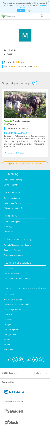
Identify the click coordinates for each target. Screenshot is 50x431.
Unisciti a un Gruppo (12, 203)
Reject (30, 10)
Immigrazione (10, 334)
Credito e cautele (11, 273)
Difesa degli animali (12, 309)
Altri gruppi (8, 349)
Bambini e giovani (11, 329)
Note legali (8, 226)
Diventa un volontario (13, 255)
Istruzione (8, 319)
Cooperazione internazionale (16, 304)
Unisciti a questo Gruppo (14, 153)
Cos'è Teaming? (11, 185)
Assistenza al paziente (13, 299)
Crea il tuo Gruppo (12, 198)
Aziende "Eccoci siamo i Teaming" (18, 245)
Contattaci (8, 231)
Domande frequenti (12, 221)
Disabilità (8, 314)
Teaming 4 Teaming (12, 250)
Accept (21, 10)
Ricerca (7, 339)
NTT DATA (8, 268)
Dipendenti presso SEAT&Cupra (17, 278)
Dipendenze (9, 294)
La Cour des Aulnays (15, 132)
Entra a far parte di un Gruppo (26, 163)
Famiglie (7, 324)
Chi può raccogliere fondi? (15, 208)
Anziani (7, 344)
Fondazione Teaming (13, 179)
